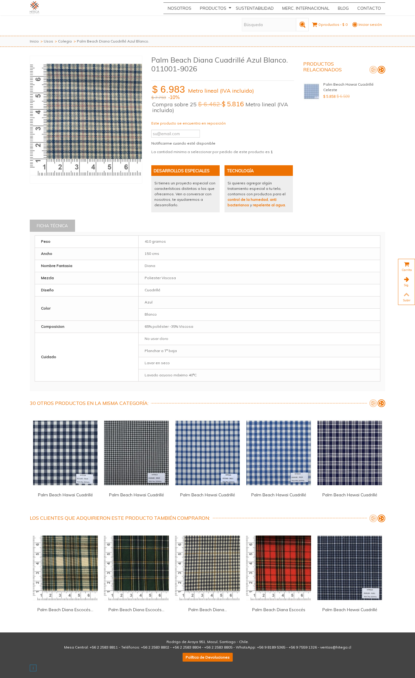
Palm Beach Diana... (207, 609)
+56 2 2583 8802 (155, 647)
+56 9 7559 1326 (303, 647)
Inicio (34, 41)
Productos (213, 8)
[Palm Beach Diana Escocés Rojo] (278, 568)
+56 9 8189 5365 (271, 647)
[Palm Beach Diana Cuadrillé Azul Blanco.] (86, 119)
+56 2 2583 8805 (218, 647)
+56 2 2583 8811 (104, 647)
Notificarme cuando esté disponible (183, 143)
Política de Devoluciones (208, 657)
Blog (343, 8)
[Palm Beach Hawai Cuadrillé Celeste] (311, 91)
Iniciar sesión (370, 24)
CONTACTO (369, 8)
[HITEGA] (40, 7)
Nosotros (179, 8)
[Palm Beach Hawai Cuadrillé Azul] (65, 453)
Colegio (65, 41)
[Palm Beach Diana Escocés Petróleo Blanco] (65, 568)
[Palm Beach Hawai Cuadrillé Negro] (136, 453)
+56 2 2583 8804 (187, 647)
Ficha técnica (52, 225)
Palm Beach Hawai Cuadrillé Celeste (348, 87)
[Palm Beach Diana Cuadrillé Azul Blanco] (207, 568)
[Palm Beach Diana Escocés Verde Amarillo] (136, 568)
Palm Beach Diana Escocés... (65, 609)
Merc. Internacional (305, 8)
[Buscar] (302, 24)
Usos (48, 41)
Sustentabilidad (255, 8)
